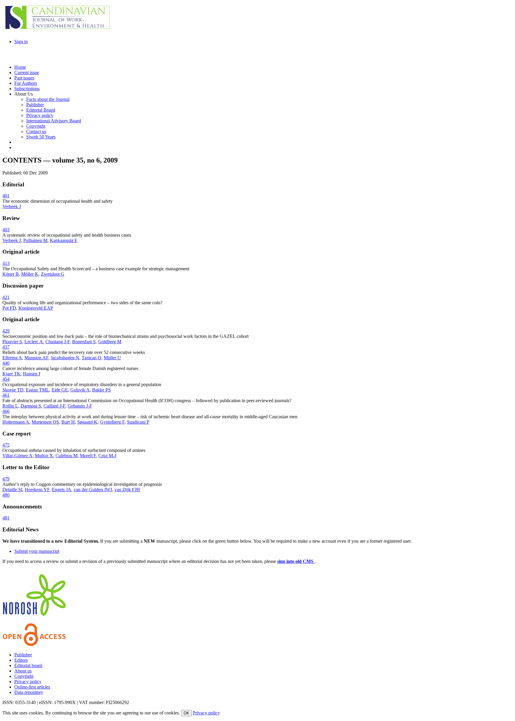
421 (6, 297)
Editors (21, 660)
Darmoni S (31, 405)
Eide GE (60, 389)
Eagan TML (37, 389)
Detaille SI (12, 489)
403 (6, 229)
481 (6, 517)
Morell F (88, 455)
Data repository (28, 692)
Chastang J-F (57, 341)
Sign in (21, 41)
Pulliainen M (35, 240)
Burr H (68, 422)
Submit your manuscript (36, 551)
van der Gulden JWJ (93, 489)
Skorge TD (13, 389)
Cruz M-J (107, 455)
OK (186, 713)
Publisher (23, 654)
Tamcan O (91, 357)
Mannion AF (36, 357)
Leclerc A (33, 341)
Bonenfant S (84, 341)
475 (6, 444)
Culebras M (66, 455)
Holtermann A (15, 422)
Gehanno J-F (80, 405)
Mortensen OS (45, 422)
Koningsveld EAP (35, 307)
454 (6, 379)
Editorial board (28, 665)
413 (6, 263)
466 (6, 411)
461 (6, 395)
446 (6, 363)
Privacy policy (27, 681)
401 (6, 195)
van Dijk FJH (127, 489)
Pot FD (9, 307)
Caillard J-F (54, 405)
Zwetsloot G (52, 274)
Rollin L (10, 405)
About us (23, 670)
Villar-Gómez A (17, 455)
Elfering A (12, 357)
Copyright (23, 676)
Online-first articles (32, 686)
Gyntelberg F (112, 422)
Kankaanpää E (63, 240)
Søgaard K (87, 422)
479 (6, 478)
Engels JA (61, 489)
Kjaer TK (11, 373)
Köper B (10, 274)
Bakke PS (101, 389)
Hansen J (31, 373)
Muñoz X (44, 455)
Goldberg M (109, 341)
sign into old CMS (296, 561)
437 (6, 346)
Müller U (112, 357)
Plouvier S (12, 341)
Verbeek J (11, 206)
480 (6, 494)
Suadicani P (138, 422)
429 (6, 330)
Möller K (29, 274)
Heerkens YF (37, 489)
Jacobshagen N (65, 357)
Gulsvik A (80, 389)
